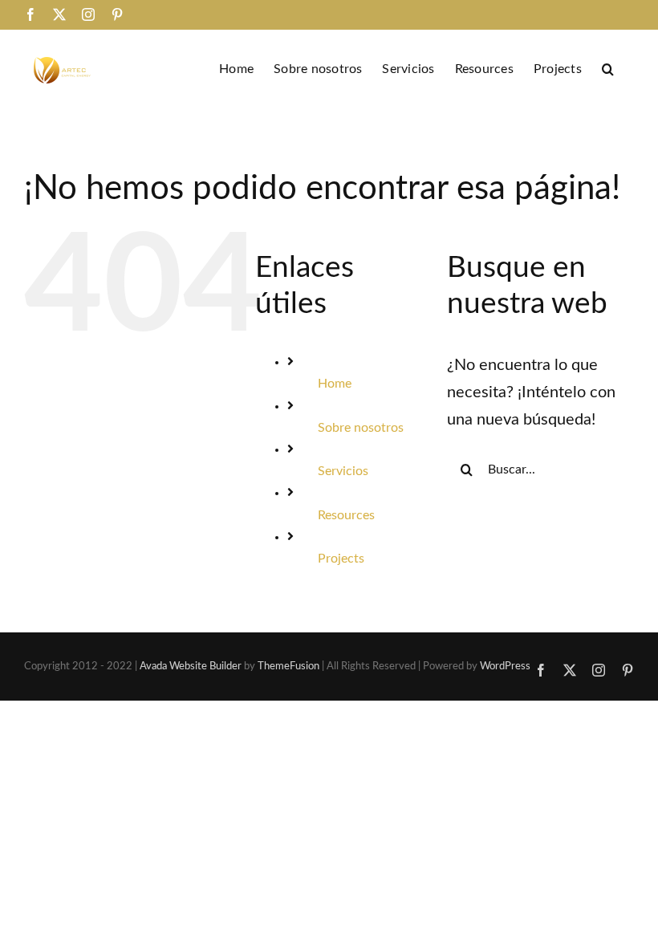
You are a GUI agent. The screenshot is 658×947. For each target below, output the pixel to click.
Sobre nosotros (361, 427)
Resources (346, 515)
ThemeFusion (288, 666)
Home (334, 383)
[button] (608, 67)
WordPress (505, 666)
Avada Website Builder (191, 666)
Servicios (343, 471)
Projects (341, 558)
